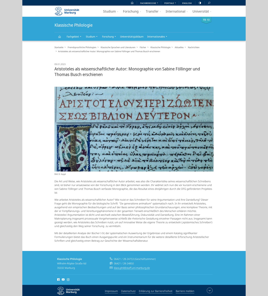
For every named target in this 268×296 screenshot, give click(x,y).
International (175, 11)
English (187, 3)
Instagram (68, 280)
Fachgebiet (73, 36)
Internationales (156, 36)
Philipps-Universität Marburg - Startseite (71, 10)
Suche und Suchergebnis (209, 3)
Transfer (152, 11)
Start (132, 3)
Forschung (131, 11)
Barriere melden (185, 291)
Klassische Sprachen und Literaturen (118, 47)
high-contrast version (199, 3)
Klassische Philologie (59, 36)
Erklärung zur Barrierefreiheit (155, 291)
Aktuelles (179, 47)
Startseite (58, 47)
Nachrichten (193, 47)
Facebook (58, 280)
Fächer (143, 47)
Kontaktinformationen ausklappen (209, 290)
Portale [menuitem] (169, 3)
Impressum (111, 291)
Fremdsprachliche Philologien (82, 47)
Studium (109, 11)
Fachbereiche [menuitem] (148, 3)
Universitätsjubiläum (131, 36)
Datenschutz (128, 291)
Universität (200, 11)
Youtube (63, 280)
